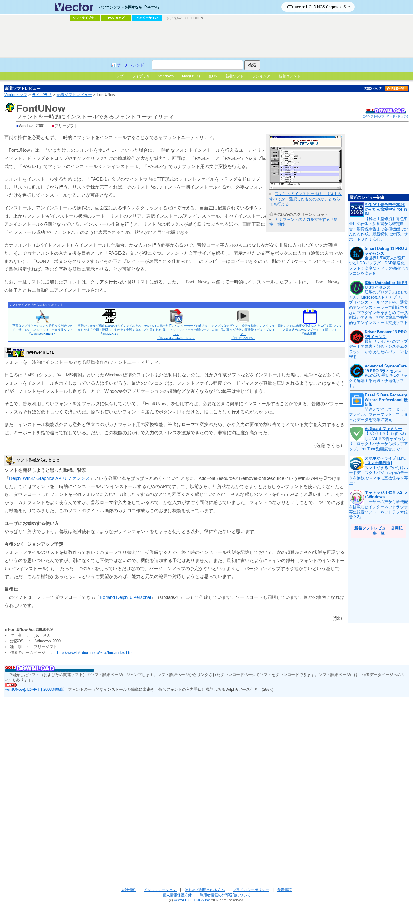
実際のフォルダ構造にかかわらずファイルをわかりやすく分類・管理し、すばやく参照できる (109, 329)
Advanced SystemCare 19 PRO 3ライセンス (386, 368)
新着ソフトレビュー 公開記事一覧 (378, 530)
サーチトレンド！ (132, 65)
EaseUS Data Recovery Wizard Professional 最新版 (386, 400)
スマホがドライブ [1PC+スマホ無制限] (385, 460)
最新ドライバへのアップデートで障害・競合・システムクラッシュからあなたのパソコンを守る (378, 349)
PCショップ (116, 17)
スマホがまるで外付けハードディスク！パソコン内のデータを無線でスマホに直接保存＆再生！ (378, 475)
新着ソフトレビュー (74, 94)
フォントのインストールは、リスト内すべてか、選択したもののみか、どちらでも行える (305, 199)
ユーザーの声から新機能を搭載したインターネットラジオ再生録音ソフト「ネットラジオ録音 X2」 (378, 509)
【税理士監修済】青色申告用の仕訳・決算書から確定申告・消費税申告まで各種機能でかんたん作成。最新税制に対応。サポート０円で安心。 (378, 228)
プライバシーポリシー (251, 890)
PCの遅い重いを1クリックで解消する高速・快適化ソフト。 (378, 380)
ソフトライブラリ (85, 17)
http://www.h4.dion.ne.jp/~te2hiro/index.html (95, 652)
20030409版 (34, 689)
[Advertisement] (206, 39)
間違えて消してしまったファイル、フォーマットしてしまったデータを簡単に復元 (378, 414)
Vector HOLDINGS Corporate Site (322, 7)
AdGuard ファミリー (383, 428)
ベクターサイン (147, 17)
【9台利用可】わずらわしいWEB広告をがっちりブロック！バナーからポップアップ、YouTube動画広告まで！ (378, 441)
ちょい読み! (174, 18)
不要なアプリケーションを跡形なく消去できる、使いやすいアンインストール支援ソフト (42, 329)
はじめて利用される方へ (205, 890)
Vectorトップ (15, 94)
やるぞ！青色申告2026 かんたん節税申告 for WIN (386, 209)
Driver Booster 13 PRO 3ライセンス (386, 334)
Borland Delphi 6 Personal (125, 597)
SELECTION (194, 18)
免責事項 (284, 890)
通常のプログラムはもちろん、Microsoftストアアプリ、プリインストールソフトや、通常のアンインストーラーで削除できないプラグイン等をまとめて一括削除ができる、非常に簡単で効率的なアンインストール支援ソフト (378, 307)
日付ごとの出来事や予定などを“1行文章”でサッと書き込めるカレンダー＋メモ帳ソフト (310, 329)
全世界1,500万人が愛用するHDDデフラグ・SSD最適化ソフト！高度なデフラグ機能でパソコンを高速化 (378, 266)
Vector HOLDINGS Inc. (192, 900)
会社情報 (128, 890)
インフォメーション (160, 890)
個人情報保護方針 (177, 895)
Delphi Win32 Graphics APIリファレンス (49, 478)
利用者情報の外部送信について (225, 895)
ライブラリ (42, 94)
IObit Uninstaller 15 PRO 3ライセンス (386, 285)
